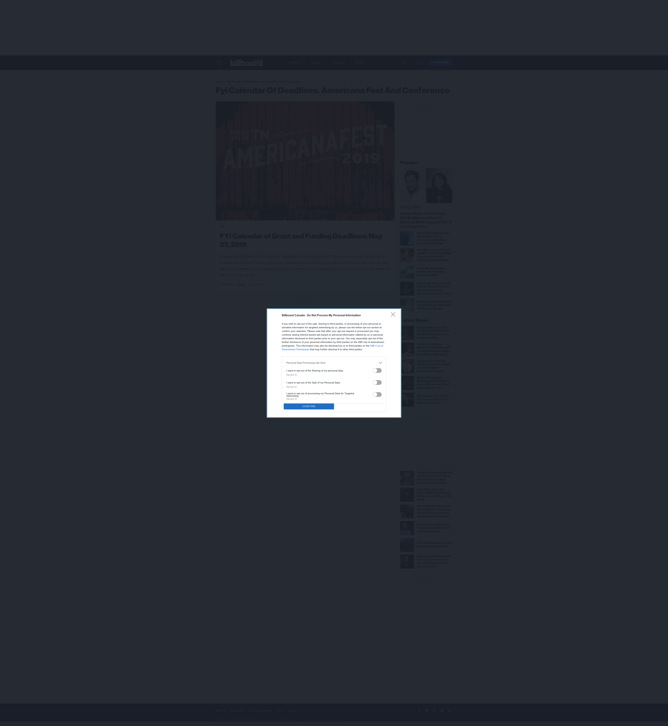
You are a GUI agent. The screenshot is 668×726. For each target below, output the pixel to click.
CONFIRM (309, 406)
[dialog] (334, 363)
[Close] (394, 315)
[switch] (377, 370)
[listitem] (334, 363)
